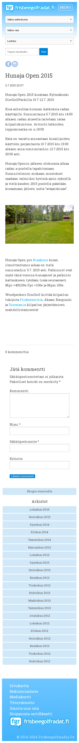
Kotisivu (16, 459)
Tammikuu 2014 (39, 540)
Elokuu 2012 (39, 631)
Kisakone (40, 260)
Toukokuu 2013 (39, 585)
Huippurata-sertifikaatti (31, 713)
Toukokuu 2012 (39, 653)
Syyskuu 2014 (39, 525)
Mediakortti (20, 697)
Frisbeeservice (31, 300)
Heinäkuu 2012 (39, 638)
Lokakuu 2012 (39, 623)
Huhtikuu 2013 (39, 593)
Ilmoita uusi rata (24, 708)
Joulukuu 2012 (39, 616)
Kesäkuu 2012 (39, 646)
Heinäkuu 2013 (39, 570)
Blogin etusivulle (39, 491)
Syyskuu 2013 (39, 562)
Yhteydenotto (22, 702)
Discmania (17, 305)
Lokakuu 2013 (39, 555)
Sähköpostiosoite (24, 441)
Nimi (15, 424)
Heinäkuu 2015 (39, 517)
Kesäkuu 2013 (39, 578)
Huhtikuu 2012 (39, 661)
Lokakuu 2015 (39, 509)
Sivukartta (19, 685)
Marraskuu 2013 (39, 547)
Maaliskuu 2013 (39, 600)
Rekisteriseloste (24, 691)
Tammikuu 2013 (39, 608)
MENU (65, 7)
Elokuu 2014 (39, 532)
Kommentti (19, 391)
